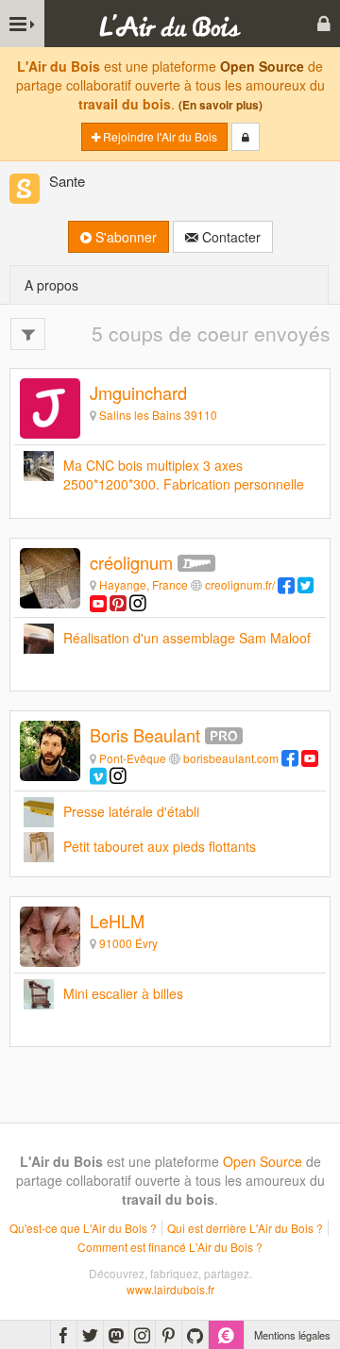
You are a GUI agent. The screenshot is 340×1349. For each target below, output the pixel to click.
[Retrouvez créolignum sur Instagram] (137, 602)
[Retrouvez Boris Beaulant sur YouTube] (309, 758)
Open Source (262, 66)
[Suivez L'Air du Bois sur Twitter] (90, 1335)
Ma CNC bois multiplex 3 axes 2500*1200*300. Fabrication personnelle (183, 474)
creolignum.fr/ (240, 584)
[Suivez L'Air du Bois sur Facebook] (63, 1335)
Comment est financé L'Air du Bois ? (170, 1247)
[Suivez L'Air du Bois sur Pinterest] (168, 1335)
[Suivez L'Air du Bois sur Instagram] (142, 1335)
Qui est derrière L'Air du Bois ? (245, 1228)
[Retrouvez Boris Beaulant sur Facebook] (289, 758)
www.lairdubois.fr (170, 1289)
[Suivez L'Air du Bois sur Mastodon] (116, 1335)
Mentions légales (292, 1334)
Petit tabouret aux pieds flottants (159, 846)
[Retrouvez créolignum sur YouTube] (98, 602)
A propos (51, 284)
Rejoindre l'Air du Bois (158, 136)
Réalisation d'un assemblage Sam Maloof (187, 637)
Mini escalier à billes (123, 993)
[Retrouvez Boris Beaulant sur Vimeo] (98, 775)
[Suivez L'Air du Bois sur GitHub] (195, 1335)
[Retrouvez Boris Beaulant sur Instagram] (118, 775)
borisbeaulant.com (231, 758)
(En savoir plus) (220, 105)
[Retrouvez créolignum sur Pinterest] (118, 602)
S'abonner (124, 236)
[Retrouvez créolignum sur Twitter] (306, 584)
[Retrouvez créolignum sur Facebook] (286, 584)
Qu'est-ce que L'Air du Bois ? (83, 1228)
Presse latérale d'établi (131, 811)
